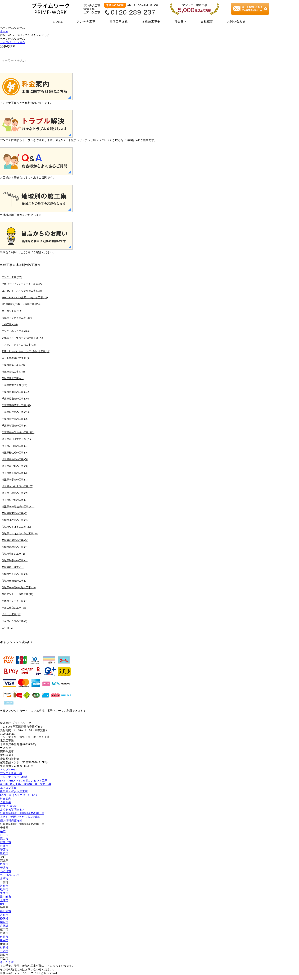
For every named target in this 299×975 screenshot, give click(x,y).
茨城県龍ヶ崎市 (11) (13, 567)
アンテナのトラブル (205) (16, 331)
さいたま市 (7, 962)
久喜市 (4, 936)
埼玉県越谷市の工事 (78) (15, 459)
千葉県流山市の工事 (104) (16, 398)
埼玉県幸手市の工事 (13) (15, 479)
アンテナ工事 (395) (12, 277)
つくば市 (5, 871)
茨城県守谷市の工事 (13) (15, 520)
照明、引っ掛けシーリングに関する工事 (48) (26, 351)
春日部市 (5, 911)
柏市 (3, 831)
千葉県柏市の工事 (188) (14, 385)
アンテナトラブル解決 (14, 776)
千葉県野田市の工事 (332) (16, 391)
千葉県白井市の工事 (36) (15, 418)
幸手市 (4, 940)
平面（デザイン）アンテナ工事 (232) (22, 284)
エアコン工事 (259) (12, 311)
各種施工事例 (151, 21)
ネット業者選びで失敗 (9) (16, 358)
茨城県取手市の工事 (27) (15, 560)
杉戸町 (4, 947)
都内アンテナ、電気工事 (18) (17, 594)
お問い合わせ (236, 21)
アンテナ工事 (86, 21)
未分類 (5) (7, 628)
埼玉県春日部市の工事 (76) (16, 439)
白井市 (4, 845)
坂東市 (4, 864)
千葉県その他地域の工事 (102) (18, 432)
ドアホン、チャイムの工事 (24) (19, 344)
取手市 (4, 889)
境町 (3, 904)
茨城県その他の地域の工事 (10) (19, 587)
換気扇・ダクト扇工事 (14, 791)
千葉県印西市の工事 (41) (15, 425)
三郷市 (4, 951)
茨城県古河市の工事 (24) (15, 540)
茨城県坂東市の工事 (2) (14, 513)
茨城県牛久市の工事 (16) (15, 574)
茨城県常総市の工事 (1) (14, 547)
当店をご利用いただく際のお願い (21, 816)
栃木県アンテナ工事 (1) (14, 601)
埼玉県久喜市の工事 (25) (15, 472)
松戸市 (4, 853)
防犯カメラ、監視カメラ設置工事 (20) (22, 338)
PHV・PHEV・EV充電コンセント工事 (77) (25, 297)
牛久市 (4, 893)
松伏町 (4, 918)
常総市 (4, 885)
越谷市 (4, 922)
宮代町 (4, 925)
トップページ (8, 769)
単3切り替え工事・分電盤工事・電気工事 (25, 784)
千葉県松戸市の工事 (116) (16, 412)
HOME (58, 21)
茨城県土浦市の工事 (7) (14, 580)
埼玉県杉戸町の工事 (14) (15, 499)
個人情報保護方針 (11, 820)
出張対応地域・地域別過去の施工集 (22, 813)
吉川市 (4, 914)
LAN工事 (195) (10, 324)
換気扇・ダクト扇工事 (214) (17, 317)
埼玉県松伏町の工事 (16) (15, 452)
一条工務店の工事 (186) (14, 607)
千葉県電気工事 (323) (13, 365)
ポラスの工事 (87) (11, 614)
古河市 (4, 878)
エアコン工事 (8, 787)
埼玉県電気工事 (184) (13, 371)
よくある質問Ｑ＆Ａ (12, 809)
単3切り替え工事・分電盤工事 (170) (21, 304)
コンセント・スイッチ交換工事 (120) (22, 290)
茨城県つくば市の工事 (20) (16, 526)
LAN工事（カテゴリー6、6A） (19, 795)
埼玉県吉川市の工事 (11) (15, 445)
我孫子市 (5, 842)
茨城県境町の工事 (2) (13, 553)
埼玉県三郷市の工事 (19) (15, 493)
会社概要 (207, 21)
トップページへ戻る (12, 42)
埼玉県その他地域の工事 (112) (18, 506)
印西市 (4, 849)
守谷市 (4, 867)
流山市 (4, 838)
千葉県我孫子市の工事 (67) (16, 405)
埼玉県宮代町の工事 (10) (15, 466)
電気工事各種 (118, 21)
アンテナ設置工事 (11, 773)
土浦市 (4, 900)
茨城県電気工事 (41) (13, 378)
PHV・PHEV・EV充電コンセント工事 (23, 780)
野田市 (4, 835)
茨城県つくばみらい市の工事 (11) (20, 533)
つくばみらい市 (9, 874)
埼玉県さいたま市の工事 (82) (17, 486)
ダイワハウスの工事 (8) (14, 621)
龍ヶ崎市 (5, 896)
